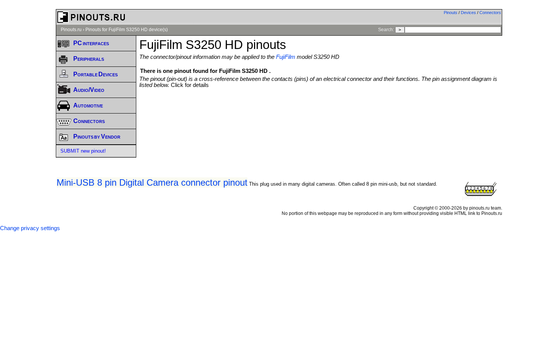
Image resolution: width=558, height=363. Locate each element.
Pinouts (450, 12)
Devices (468, 12)
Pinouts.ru (71, 29)
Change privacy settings (30, 228)
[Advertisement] (321, 109)
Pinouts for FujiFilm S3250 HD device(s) (126, 29)
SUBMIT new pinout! (83, 151)
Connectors (490, 12)
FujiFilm (285, 57)
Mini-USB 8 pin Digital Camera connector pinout (152, 182)
